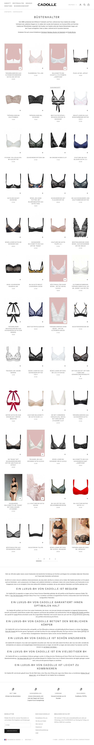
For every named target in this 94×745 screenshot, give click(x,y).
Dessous (29, 3)
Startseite (7, 12)
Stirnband (44, 32)
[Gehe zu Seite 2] (55, 559)
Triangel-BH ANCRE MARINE (13, 371)
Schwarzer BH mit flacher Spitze (58, 199)
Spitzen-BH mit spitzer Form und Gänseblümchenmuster (81, 373)
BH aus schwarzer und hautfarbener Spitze (81, 199)
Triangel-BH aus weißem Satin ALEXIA (35, 460)
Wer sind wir (39, 724)
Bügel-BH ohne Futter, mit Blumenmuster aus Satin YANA (35, 200)
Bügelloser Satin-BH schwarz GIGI (13, 243)
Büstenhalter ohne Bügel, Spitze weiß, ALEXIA (58, 286)
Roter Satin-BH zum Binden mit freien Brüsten (13, 416)
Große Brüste (72, 32)
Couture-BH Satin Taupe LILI (58, 243)
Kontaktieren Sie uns (41, 718)
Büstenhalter (18, 3)
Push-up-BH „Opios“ (80, 73)
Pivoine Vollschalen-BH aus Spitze (13, 158)
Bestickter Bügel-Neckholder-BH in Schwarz (58, 117)
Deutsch (72, 4)
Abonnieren (12, 731)
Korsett (7, 3)
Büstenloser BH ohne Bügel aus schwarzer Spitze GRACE (80, 244)
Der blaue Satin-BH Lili (24, 658)
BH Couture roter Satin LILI (80, 504)
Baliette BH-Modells (78, 612)
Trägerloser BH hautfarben (13, 116)
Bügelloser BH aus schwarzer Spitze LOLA (35, 372)
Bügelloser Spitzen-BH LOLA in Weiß (58, 371)
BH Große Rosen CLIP (58, 157)
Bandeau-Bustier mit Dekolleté (56, 32)
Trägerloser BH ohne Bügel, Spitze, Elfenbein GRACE (58, 328)
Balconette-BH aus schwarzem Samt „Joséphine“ (80, 461)
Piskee (87, 739)
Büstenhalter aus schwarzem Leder (13, 548)
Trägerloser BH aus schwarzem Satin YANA (80, 416)
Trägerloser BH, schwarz (35, 116)
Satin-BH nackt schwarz (13, 199)
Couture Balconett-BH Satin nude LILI (36, 416)
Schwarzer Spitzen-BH (36, 157)
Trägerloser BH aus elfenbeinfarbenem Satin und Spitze (13, 75)
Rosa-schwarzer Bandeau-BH (13, 285)
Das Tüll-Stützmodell (17, 595)
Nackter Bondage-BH (80, 326)
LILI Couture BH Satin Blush (35, 504)
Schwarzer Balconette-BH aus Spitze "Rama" (35, 244)
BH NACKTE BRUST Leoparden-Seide (36, 285)
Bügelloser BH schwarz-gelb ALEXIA (58, 460)
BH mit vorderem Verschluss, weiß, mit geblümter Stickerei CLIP (58, 417)
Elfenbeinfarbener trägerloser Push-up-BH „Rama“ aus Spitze (80, 286)
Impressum (39, 727)
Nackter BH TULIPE (35, 547)
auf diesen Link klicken (50, 647)
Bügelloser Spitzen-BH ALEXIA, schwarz (58, 548)
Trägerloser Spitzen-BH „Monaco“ (80, 548)
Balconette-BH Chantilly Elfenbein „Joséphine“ (58, 75)
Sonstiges (8, 6)
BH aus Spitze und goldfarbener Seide (58, 504)
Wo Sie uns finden (41, 721)
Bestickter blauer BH (35, 326)
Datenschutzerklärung (42, 730)
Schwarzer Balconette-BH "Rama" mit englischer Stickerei (13, 506)
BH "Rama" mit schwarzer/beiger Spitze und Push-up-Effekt (13, 462)
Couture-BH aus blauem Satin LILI (80, 158)
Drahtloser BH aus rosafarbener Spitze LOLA (80, 117)
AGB (37, 733)
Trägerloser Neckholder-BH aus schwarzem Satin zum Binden (13, 329)
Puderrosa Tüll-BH (35, 73)
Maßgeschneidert (21, 6)
